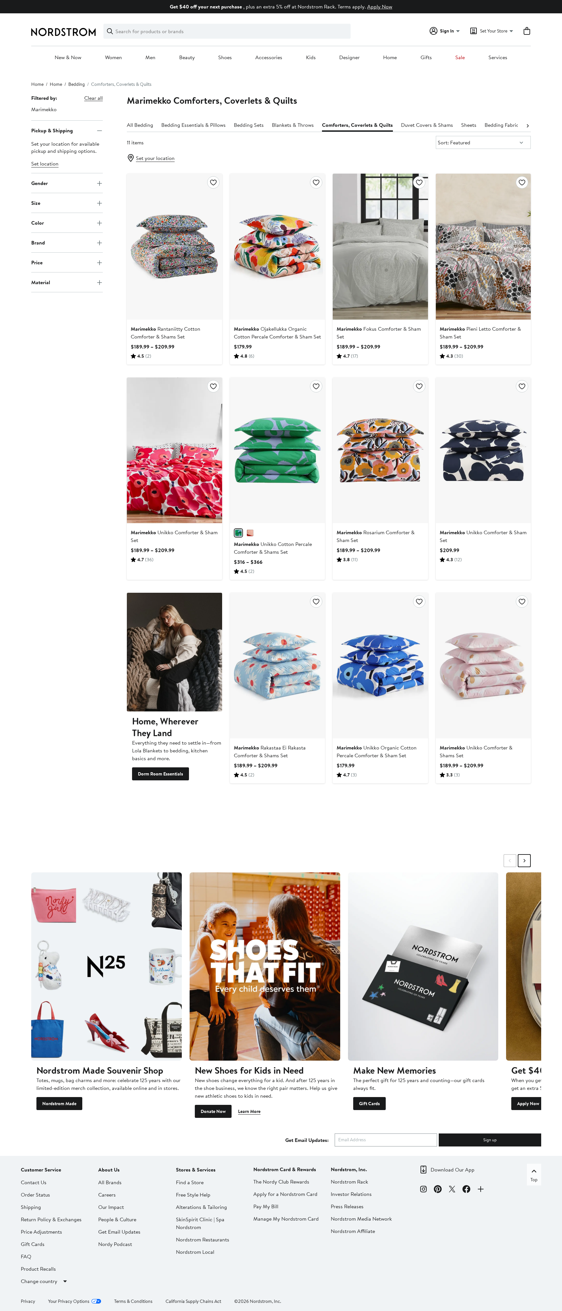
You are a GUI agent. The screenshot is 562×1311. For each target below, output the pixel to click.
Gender (39, 183)
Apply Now (379, 6)
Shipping (31, 1207)
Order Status (35, 1194)
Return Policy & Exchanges (51, 1219)
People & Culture (117, 1219)
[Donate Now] (265, 966)
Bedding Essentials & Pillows (193, 124)
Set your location (155, 158)
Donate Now (213, 1111)
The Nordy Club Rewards (281, 1181)
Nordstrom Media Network (361, 1218)
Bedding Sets (249, 124)
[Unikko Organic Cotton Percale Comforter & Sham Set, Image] (380, 665)
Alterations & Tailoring (201, 1207)
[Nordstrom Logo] (63, 32)
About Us (109, 1169)
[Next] (527, 125)
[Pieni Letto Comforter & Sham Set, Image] (483, 246)
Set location (45, 163)
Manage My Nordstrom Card (286, 1218)
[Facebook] (466, 1190)
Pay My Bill (265, 1206)
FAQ (26, 1256)
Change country (39, 1281)
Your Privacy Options (68, 1301)
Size (35, 202)
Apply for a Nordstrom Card (285, 1194)
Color (37, 222)
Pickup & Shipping (52, 130)
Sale (460, 57)
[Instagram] (423, 1190)
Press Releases (347, 1206)
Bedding (76, 84)
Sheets (468, 124)
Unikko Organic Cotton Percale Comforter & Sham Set (377, 751)
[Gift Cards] (423, 966)
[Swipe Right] (524, 860)
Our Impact (111, 1207)
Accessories (268, 57)
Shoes (225, 57)
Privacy (28, 1301)
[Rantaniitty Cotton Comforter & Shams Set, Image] (174, 246)
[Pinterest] (438, 1190)
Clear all (93, 98)
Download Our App (453, 1169)
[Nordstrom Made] (106, 966)
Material (40, 282)
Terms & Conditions (133, 1301)
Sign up (490, 1140)
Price (37, 262)
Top (534, 1179)
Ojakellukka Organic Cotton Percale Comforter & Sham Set (277, 332)
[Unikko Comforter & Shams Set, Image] (483, 665)
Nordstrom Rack (349, 1181)
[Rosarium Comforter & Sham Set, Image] (380, 450)
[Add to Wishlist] (213, 182)
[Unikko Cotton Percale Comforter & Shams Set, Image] (277, 450)
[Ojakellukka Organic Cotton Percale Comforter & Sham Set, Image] (277, 246)
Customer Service (41, 1169)
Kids (311, 57)
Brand (38, 242)
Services (497, 57)
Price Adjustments (41, 1231)
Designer (349, 57)
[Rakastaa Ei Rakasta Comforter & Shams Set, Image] (277, 665)
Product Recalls (38, 1268)
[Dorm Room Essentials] (174, 652)
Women (113, 57)
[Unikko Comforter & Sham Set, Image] (174, 450)
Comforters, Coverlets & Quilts (357, 124)
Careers (107, 1194)
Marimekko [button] (44, 109)
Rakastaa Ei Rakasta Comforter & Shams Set (270, 751)
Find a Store (190, 1182)
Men (150, 57)
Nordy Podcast (115, 1244)
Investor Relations (351, 1194)
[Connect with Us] (481, 1190)
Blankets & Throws (293, 124)
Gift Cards (369, 1103)
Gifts (426, 57)
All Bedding (140, 124)
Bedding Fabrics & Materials (516, 124)
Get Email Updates (119, 1231)
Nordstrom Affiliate (353, 1231)
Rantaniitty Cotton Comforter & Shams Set (165, 332)
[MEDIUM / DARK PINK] (250, 533)
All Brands (110, 1182)
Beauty (187, 57)
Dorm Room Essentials (160, 774)
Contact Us (34, 1182)
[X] (452, 1190)
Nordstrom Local (195, 1251)
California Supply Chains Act (193, 1301)
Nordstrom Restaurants (202, 1239)
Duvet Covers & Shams (427, 124)
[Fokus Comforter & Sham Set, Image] (380, 246)
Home (390, 57)
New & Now (68, 57)
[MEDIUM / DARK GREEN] (238, 533)
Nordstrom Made (59, 1103)
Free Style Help (193, 1194)
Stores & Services (196, 1169)
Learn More (249, 1111)
